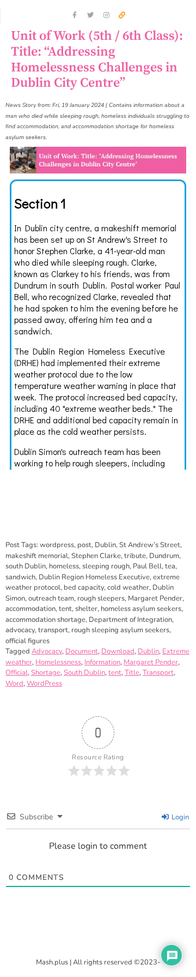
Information (102, 662)
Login (179, 817)
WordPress (44, 683)
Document (81, 651)
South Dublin (84, 673)
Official (16, 673)
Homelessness (58, 662)
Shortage (45, 673)
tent (114, 673)
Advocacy (47, 651)
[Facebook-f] (74, 15)
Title (132, 673)
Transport (158, 673)
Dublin (148, 651)
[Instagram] (106, 15)
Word (14, 683)
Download (117, 651)
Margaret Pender (151, 662)
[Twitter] (90, 15)
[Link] (122, 15)
